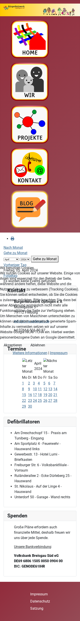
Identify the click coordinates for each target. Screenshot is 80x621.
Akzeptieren (13, 345)
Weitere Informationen (30, 353)
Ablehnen (37, 345)
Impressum (59, 353)
